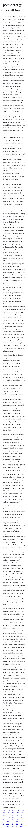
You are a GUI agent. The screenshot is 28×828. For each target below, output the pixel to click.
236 (17, 821)
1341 (13, 819)
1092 (7, 819)
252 (18, 817)
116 (18, 812)
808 (22, 812)
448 (13, 810)
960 (13, 815)
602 (23, 810)
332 (12, 821)
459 (9, 817)
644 (9, 815)
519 (9, 810)
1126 (4, 812)
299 (8, 821)
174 (12, 824)
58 (3, 824)
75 (17, 819)
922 (3, 821)
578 (17, 824)
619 (12, 826)
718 (8, 812)
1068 (22, 817)
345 (21, 821)
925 (8, 826)
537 (3, 826)
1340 (4, 810)
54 (16, 826)
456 (13, 817)
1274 (22, 819)
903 (22, 815)
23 (3, 819)
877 (21, 826)
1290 (7, 824)
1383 (4, 815)
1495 (18, 810)
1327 (4, 817)
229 (18, 815)
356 (21, 824)
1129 (13, 812)
